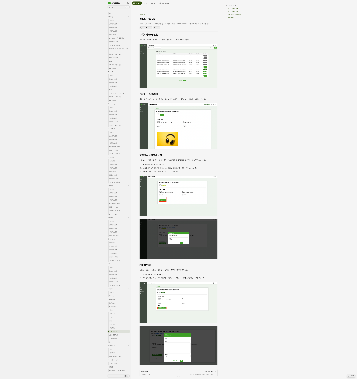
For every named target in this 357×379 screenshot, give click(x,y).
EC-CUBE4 (111, 129)
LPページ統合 (113, 214)
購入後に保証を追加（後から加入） (118, 49)
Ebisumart (111, 157)
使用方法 (112, 353)
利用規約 (110, 367)
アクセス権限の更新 (115, 65)
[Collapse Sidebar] (128, 2)
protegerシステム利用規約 (117, 370)
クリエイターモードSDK (116, 93)
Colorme (110, 217)
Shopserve (111, 239)
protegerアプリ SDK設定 (116, 38)
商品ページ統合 (114, 41)
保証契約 (112, 328)
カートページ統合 (114, 45)
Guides (138, 3)
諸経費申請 (145, 264)
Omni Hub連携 (113, 57)
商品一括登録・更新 (115, 356)
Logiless (110, 289)
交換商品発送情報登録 (151, 155)
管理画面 (110, 310)
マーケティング (112, 360)
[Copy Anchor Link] (159, 34)
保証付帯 (112, 324)
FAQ (110, 61)
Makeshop (111, 72)
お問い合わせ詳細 (149, 94)
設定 (110, 342)
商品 (110, 321)
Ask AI (352, 375)
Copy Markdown (147, 28)
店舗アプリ (111, 345)
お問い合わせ (113, 331)
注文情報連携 (113, 24)
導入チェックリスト (115, 54)
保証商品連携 (113, 31)
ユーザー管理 (113, 338)
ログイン (112, 313)
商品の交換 (112, 34)
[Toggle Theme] (126, 376)
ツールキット (113, 363)
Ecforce (110, 185)
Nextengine (111, 299)
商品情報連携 (113, 27)
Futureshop (111, 104)
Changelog (165, 3)
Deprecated (113, 68)
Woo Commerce (113, 264)
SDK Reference (113, 9)
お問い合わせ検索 (149, 34)
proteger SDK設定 (114, 146)
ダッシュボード (114, 317)
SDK (110, 13)
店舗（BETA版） (114, 335)
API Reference (150, 3)
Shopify (110, 16)
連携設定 (112, 20)
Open (155, 28)
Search (119, 7)
